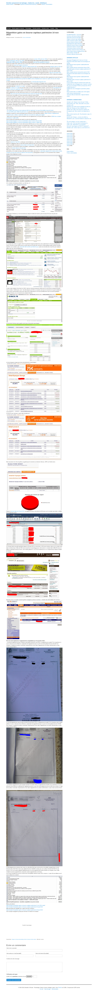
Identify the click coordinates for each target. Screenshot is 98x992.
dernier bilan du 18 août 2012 (27, 145)
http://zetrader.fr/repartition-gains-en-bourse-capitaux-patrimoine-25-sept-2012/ (24, 906)
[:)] (7, 961)
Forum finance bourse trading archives (76, 51)
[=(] (13, 961)
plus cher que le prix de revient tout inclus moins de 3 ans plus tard (26, 93)
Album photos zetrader (72, 52)
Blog (57, 28)
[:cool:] (26, 961)
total (68, 145)
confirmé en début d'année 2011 (29, 66)
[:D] (14, 961)
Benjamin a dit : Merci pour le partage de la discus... (79, 106)
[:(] (12, 961)
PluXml (60, 987)
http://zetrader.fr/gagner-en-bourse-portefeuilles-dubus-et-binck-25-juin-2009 (24, 120)
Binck (23, 4)
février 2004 (44, 59)
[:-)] (8, 961)
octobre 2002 (37, 59)
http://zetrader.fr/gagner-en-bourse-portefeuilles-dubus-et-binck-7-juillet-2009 (24, 122)
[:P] (21, 961)
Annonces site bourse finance (74, 36)
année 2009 (69, 144)
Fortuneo (27, 4)
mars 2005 (21, 60)
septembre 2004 (14, 60)
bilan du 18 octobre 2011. (55, 72)
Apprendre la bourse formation (74, 37)
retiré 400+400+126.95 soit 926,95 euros (29, 246)
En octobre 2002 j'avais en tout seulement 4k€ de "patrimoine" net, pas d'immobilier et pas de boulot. (30, 110)
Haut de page (47, 989)
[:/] (19, 961)
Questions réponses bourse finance (75, 49)
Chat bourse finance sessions (74, 46)
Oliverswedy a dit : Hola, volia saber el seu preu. (78, 103)
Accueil (8, 28)
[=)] (9, 961)
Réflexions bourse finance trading (74, 45)
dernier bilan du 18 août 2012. (19, 148)
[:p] (22, 961)
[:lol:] (23, 961)
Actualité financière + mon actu (74, 34)
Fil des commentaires (72, 152)
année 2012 (69, 139)
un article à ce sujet (19, 86)
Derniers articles (36, 28)
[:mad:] (24, 961)
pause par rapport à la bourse (21, 65)
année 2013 (69, 138)
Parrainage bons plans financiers (74, 43)
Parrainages (28, 28)
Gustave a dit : (70, 105)
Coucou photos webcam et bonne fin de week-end (78, 82)
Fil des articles (70, 151)
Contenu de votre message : (13, 958)
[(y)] (32, 961)
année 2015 (69, 135)
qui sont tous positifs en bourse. (41, 62)
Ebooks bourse (9, 4)
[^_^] (31, 961)
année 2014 (69, 136)
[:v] (29, 961)
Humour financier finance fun (73, 42)
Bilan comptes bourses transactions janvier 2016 (78, 72)
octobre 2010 (19, 62)
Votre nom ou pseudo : (11, 948)
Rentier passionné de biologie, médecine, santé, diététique (26, 3)
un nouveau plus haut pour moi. (38, 81)
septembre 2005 (11, 62)
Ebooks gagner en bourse (18, 28)
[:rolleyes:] (25, 961)
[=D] (15, 961)
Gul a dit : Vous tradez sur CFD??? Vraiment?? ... (78, 126)
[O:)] (28, 961)
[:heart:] (30, 961)
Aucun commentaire (27, 37)
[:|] (10, 961)
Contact (52, 28)
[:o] (16, 961)
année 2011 (69, 141)
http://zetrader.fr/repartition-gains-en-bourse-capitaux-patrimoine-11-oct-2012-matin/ (25, 905)
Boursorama (32, 4)
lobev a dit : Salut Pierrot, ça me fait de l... (76, 124)
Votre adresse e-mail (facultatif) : (14, 953)
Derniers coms (45, 28)
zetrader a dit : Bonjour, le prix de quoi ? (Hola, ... (78, 102)
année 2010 (69, 142)
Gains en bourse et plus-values (30, 939)
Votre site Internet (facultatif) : (42, 953)
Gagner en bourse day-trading (18, 939)
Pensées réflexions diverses (73, 54)
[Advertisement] (49, 15)
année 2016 (69, 133)
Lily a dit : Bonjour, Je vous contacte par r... (77, 121)
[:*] (27, 961)
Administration (55, 989)
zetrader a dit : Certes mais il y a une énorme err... (78, 127)
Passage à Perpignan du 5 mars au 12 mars (77, 60)
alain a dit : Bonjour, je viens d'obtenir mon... (77, 108)
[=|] (11, 961)
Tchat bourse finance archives (74, 48)
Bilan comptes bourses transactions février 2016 (78, 67)
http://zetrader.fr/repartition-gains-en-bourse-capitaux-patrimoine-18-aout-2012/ (24, 910)
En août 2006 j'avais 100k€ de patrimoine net (17, 111)
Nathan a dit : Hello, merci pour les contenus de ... (78, 109)
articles (43, 4)
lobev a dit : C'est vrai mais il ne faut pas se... (77, 123)
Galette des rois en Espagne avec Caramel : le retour (79, 84)
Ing (21, 4)
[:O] (17, 961)
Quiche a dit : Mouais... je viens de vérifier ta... (77, 117)
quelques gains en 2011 (55, 66)
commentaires (49, 4)
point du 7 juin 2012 (15, 142)
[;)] (18, 961)
